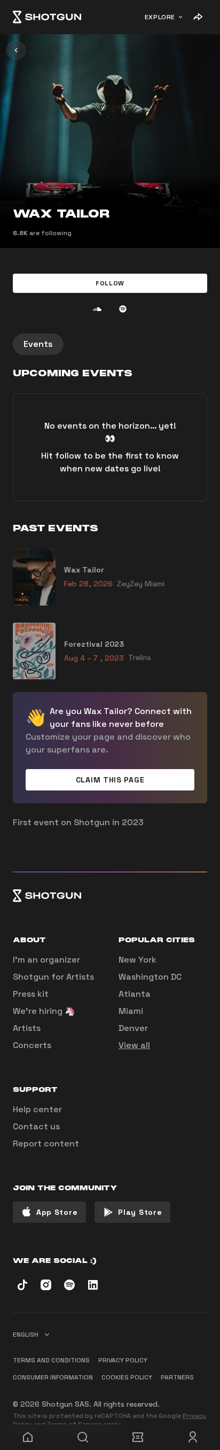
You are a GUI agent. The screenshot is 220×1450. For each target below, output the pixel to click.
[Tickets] (137, 1437)
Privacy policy (122, 1360)
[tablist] (110, 344)
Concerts (32, 1045)
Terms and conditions (51, 1360)
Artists (27, 1028)
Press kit (31, 993)
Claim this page (110, 780)
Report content (46, 1143)
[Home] (47, 17)
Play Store (140, 1212)
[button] (110, 283)
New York (137, 959)
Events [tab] (38, 344)
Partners (177, 1377)
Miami (131, 1011)
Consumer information (53, 1377)
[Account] (192, 1437)
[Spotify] (122, 309)
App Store (56, 1212)
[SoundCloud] (97, 309)
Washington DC (150, 976)
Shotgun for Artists (53, 976)
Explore (160, 17)
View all (134, 1045)
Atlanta (135, 993)
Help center (37, 1109)
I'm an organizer (46, 959)
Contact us (36, 1126)
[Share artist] (197, 17)
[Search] (82, 1437)
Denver (133, 1028)
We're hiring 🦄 (44, 1011)
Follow (110, 283)
